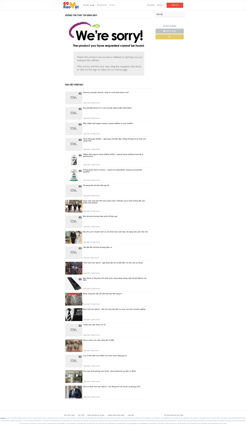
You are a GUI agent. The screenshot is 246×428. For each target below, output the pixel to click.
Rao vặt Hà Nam (37, 420)
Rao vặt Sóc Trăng (163, 423)
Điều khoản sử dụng (96, 415)
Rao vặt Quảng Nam (121, 423)
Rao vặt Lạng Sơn (24, 423)
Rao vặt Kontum (172, 420)
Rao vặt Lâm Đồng (191, 420)
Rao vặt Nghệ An (61, 423)
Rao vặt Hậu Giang (122, 420)
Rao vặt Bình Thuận (226, 418)
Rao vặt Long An (42, 423)
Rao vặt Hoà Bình (132, 420)
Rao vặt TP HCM (98, 418)
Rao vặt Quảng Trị (153, 423)
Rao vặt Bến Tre (194, 418)
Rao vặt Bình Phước (215, 418)
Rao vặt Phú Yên (100, 423)
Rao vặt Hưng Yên (142, 420)
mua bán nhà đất (37, 418)
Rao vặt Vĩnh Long (137, 418)
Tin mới (112, 5)
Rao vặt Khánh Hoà (152, 420)
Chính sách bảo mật (116, 415)
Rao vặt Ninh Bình (71, 423)
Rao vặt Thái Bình (191, 423)
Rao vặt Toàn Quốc (71, 418)
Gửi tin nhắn (171, 31)
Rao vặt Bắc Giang (166, 418)
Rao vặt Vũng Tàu (147, 418)
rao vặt (7, 418)
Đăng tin (175, 5)
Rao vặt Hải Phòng (108, 418)
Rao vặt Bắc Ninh (185, 418)
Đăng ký (160, 5)
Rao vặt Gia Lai (19, 420)
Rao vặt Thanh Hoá (213, 423)
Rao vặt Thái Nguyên (201, 423)
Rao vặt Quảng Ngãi (132, 423)
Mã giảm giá (87, 5)
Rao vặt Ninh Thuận (81, 423)
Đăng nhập (150, 5)
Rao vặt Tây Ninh (181, 423)
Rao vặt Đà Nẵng (89, 418)
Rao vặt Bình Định (236, 418)
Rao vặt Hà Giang (28, 420)
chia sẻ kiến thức (61, 418)
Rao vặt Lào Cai (33, 423)
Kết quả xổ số (101, 5)
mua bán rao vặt (45, 418)
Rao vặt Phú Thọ (91, 423)
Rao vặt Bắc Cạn (156, 418)
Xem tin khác (171, 26)
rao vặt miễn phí (14, 418)
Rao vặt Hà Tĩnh (55, 420)
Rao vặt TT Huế (222, 423)
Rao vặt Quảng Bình (110, 423)
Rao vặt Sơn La (172, 423)
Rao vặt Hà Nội (80, 418)
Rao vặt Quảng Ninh (143, 423)
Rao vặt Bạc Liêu (175, 418)
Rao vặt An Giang (127, 418)
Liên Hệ (131, 415)
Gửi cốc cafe (69, 415)
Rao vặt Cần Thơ (118, 418)
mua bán (30, 418)
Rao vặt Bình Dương (204, 418)
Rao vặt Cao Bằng (10, 420)
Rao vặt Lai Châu (181, 420)
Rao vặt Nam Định (52, 423)
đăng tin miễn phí (23, 418)
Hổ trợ (81, 415)
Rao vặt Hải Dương (65, 420)
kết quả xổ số (53, 418)
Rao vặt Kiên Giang (163, 420)
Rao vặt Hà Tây (46, 420)
